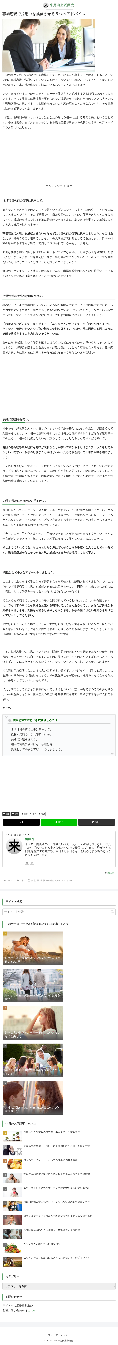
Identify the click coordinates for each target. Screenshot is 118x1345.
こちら (31, 1310)
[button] (96, 822)
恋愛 (16, 814)
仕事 (8, 814)
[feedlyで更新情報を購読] (27, 863)
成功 (43, 814)
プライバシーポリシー (59, 1335)
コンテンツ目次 (55, 186)
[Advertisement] (59, 155)
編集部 (29, 839)
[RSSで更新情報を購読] (32, 863)
